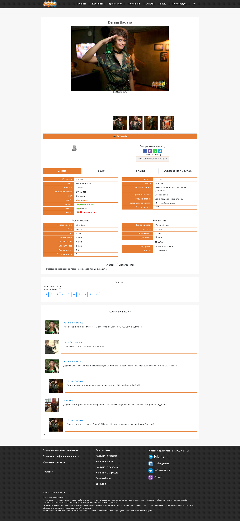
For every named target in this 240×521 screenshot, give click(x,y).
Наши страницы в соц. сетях (168, 450)
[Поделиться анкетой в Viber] (150, 151)
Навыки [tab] (101, 171)
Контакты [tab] (139, 171)
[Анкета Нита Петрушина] (52, 346)
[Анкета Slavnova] (52, 405)
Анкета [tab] (62, 171)
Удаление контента (54, 462)
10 (97, 295)
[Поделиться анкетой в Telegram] (160, 151)
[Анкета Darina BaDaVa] (56, 385)
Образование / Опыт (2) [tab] (178, 171)
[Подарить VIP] (74, 148)
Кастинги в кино (105, 462)
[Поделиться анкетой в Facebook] (145, 151)
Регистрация (179, 4)
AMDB (149, 4)
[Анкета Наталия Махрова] (52, 327)
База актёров (103, 478)
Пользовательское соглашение (60, 450)
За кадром (101, 484)
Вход (163, 4)
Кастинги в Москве (106, 456)
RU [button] (194, 4)
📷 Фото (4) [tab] (120, 136)
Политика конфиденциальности (61, 456)
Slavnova (68, 401)
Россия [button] (47, 472)
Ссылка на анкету (152, 155)
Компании (134, 4)
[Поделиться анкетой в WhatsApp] (155, 151)
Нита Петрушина (72, 342)
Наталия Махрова (73, 323)
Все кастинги (103, 450)
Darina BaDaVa (75, 381)
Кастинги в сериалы (107, 473)
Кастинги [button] (97, 4)
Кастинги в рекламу (107, 467)
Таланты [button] (81, 4)
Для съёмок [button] (115, 4)
